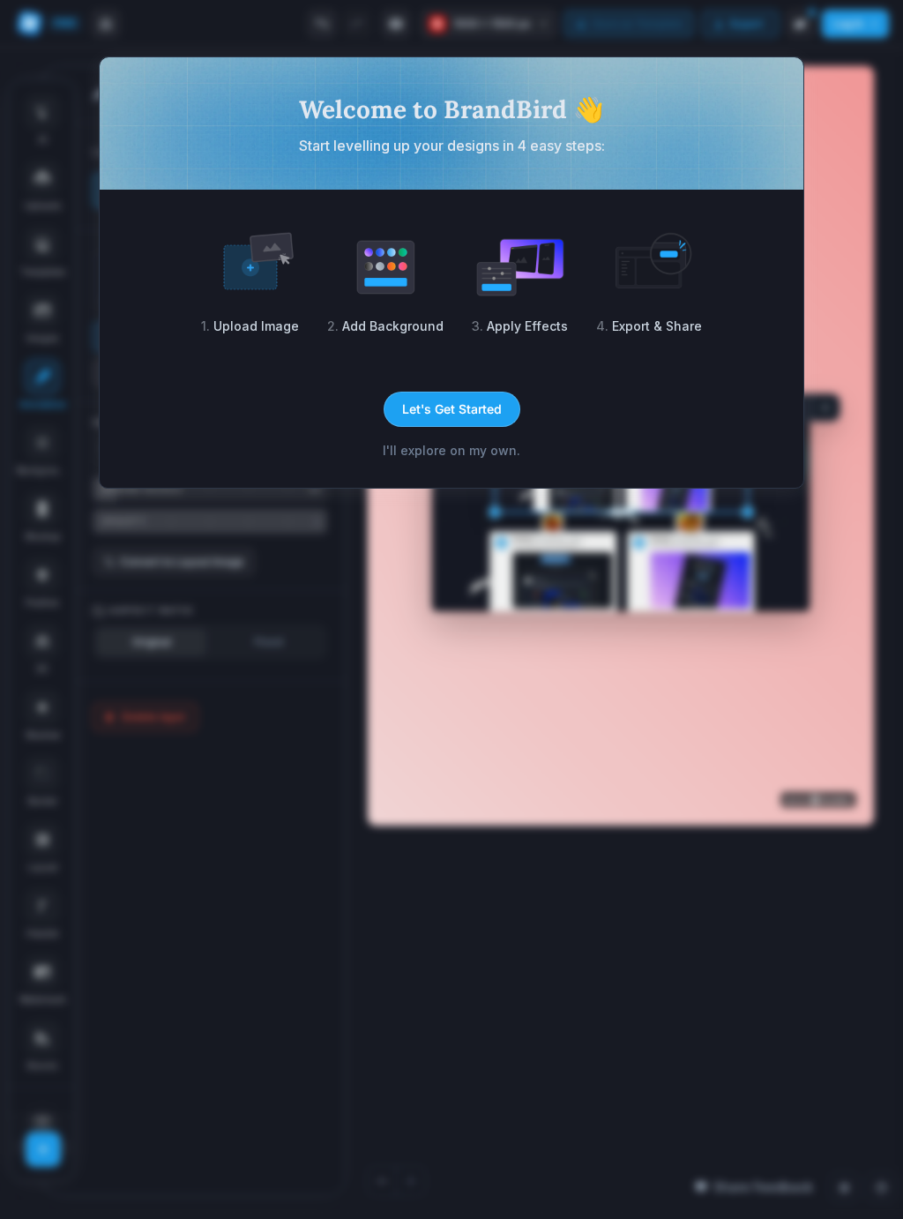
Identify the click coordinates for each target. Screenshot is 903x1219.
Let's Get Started (452, 408)
